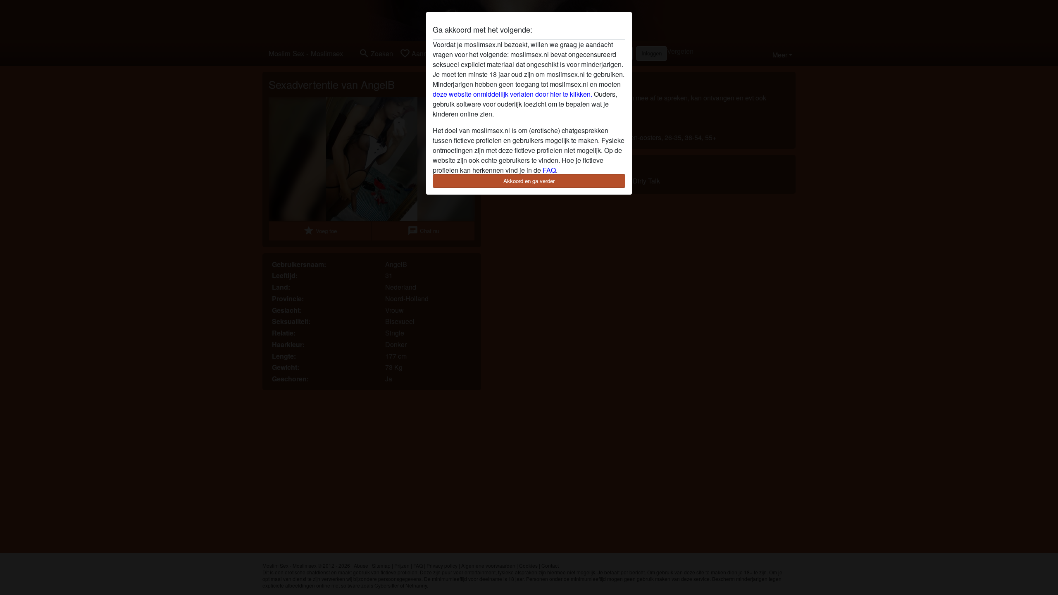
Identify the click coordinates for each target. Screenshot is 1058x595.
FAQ (549, 170)
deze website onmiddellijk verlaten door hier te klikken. (512, 94)
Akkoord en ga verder (529, 181)
